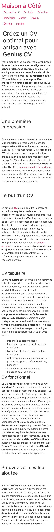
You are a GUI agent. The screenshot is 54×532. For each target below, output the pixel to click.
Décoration (10, 12)
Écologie (28, 12)
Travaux (34, 17)
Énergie (8, 23)
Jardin (22, 17)
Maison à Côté (21, 5)
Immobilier (9, 17)
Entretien (43, 12)
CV (15, 207)
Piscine (20, 23)
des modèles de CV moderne (35, 167)
